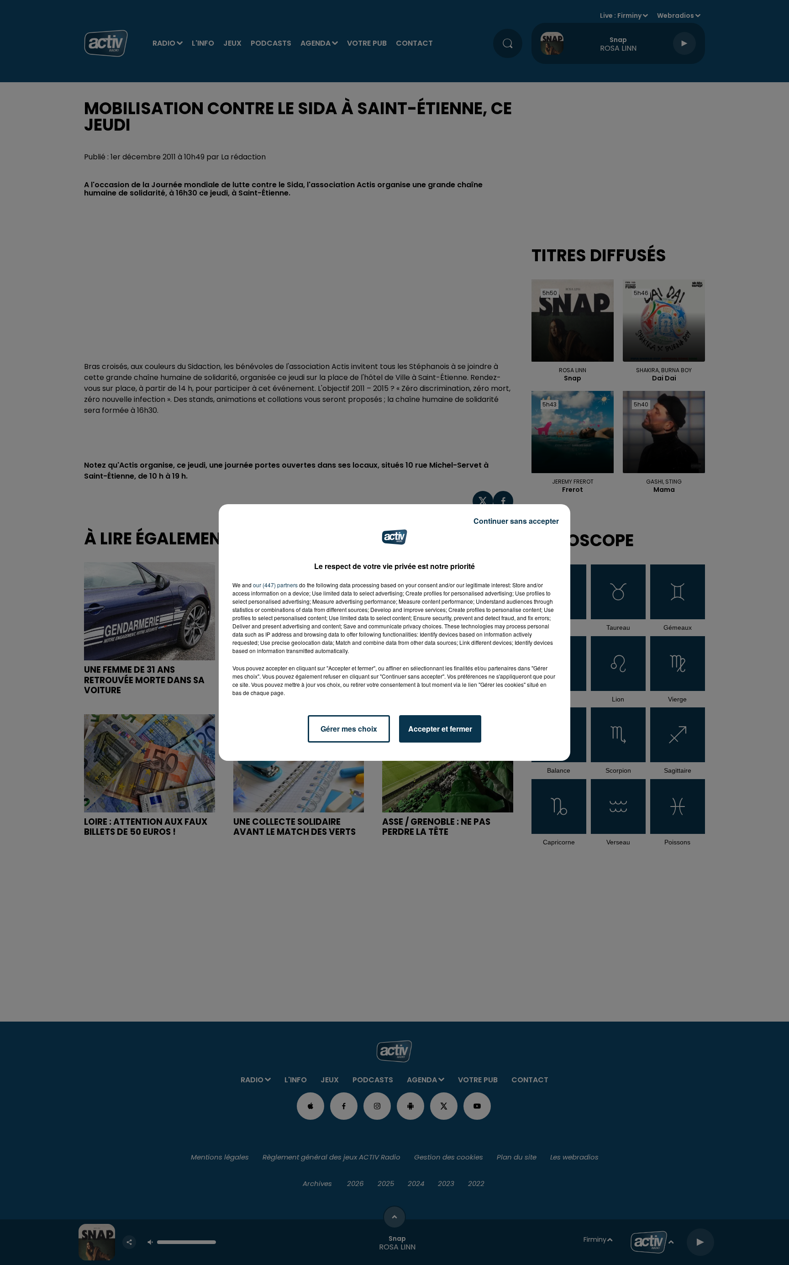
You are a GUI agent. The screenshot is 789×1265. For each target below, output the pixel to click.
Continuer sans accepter (516, 521)
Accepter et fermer (440, 728)
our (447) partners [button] (275, 585)
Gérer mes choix (349, 728)
